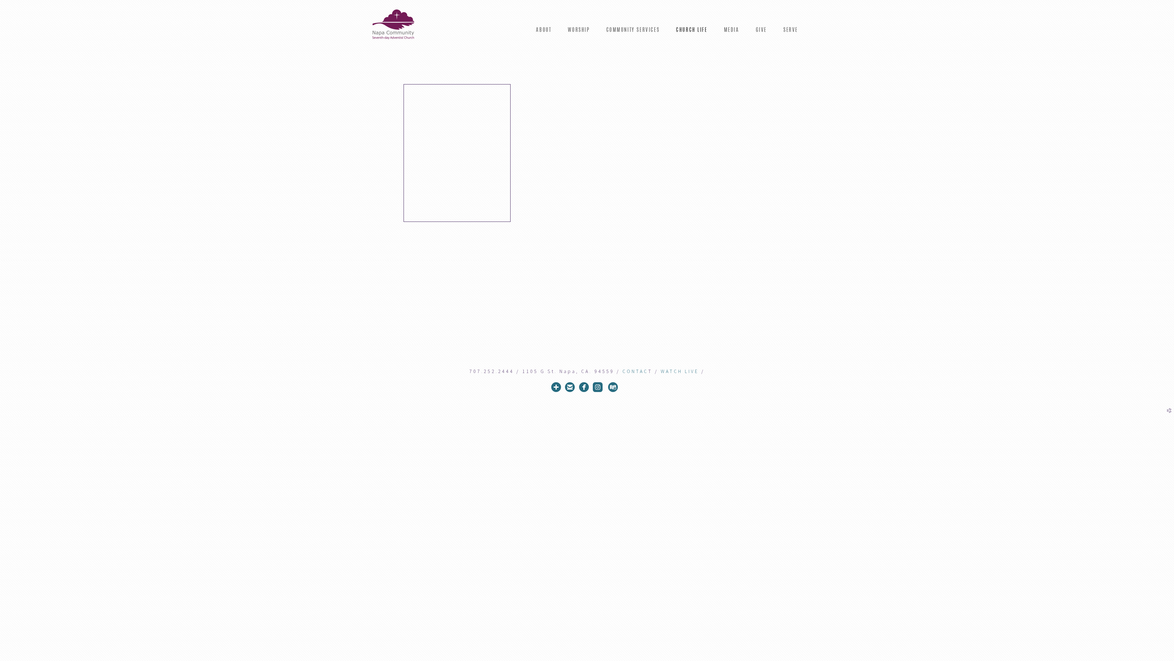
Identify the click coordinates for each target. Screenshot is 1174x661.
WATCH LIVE (680, 371)
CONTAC (635, 371)
